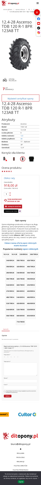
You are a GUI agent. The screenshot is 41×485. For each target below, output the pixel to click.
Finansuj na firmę (11, 211)
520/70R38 (20, 309)
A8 (21, 139)
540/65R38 (10, 309)
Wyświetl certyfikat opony (20, 98)
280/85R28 (10, 273)
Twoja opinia (7, 361)
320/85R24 (23, 254)
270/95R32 (10, 291)
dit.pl (13, 3)
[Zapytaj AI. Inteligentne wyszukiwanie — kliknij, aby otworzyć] (37, 12)
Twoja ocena (7, 354)
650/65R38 (31, 316)
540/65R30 (10, 285)
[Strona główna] (20, 449)
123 (22, 136)
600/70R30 (20, 285)
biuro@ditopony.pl (20, 444)
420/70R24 (31, 260)
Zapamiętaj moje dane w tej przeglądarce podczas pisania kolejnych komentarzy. (21, 391)
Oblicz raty (9, 178)
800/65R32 (20, 291)
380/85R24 (10, 267)
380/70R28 (10, 279)
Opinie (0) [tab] (5, 329)
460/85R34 (31, 297)
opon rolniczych (30, 249)
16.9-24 (6, 254)
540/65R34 (20, 297)
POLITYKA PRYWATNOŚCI (20, 470)
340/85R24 (10, 260)
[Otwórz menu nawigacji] (37, 3)
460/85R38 (31, 303)
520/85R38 (31, 309)
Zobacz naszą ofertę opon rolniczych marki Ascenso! (20, 244)
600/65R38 (20, 316)
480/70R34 (10, 297)
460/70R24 (31, 267)
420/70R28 (20, 279)
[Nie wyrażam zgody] (38, 478)
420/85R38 (20, 303)
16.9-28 (14, 254)
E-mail (6, 384)
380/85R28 (31, 279)
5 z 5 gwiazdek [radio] (18, 357)
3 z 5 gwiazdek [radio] (11, 357)
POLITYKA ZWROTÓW (20, 466)
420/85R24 (20, 267)
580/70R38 (10, 316)
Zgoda (21, 482)
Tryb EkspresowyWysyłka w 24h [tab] (14, 200)
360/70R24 (34, 254)
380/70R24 (20, 260)
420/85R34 (31, 291)
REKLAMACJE (20, 462)
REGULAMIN (20, 453)
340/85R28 (20, 273)
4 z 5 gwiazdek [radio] (15, 357)
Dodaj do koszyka (14, 206)
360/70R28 (31, 273)
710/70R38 (20, 322)
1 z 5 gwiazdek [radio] (5, 357)
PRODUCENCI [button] (20, 457)
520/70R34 (10, 303)
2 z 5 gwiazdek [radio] (8, 357)
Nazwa (6, 378)
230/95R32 (31, 285)
